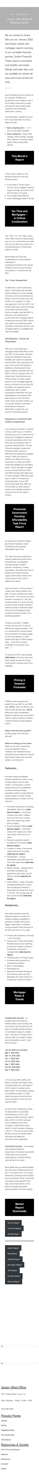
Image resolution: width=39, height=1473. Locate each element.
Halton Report (13, 1248)
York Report (12, 1270)
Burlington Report (15, 1264)
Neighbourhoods (7, 1430)
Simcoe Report (14, 1281)
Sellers (3, 1468)
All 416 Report (13, 1222)
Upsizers (4, 1454)
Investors (4, 1463)
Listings (4, 1420)
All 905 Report (13, 1234)
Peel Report (12, 1253)
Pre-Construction (7, 1434)
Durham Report (14, 1276)
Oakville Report (14, 1259)
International (6, 1439)
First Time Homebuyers (10, 1449)
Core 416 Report (14, 1228)
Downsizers (5, 1459)
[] (10, 657)
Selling (3, 1425)
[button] (33, 26)
